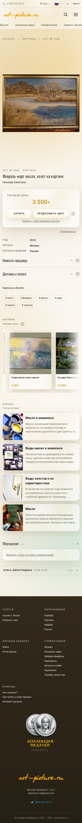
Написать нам (10, 620)
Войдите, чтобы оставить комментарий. (30, 555)
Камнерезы (50, 661)
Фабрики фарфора (54, 656)
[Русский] (58, 3)
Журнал (48, 647)
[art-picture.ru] (21, 14)
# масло (43, 298)
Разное (48, 629)
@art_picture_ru (43, 802)
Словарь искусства (54, 675)
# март (58, 298)
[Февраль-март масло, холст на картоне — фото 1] (41, 103)
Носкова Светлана (14, 182)
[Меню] (75, 14)
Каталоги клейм (53, 665)
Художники (50, 670)
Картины (29, 39)
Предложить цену (51, 213)
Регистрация (9, 651)
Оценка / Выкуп (11, 615)
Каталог (9, 39)
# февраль (26, 298)
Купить (19, 213)
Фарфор (48, 624)
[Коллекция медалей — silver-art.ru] (41, 732)
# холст (9, 298)
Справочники (49, 25)
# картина (27, 305)
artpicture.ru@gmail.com (41, 793)
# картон (10, 305)
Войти (76, 3)
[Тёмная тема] (67, 4)
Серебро (48, 615)
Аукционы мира (24, 25)
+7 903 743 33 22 (15, 3)
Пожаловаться (68, 231)
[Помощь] (73, 214)
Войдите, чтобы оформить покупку (41, 221)
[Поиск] (65, 14)
